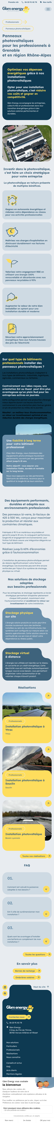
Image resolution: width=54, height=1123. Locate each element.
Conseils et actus (14, 1063)
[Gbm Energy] (16, 12)
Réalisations (12, 1053)
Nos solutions (12, 1042)
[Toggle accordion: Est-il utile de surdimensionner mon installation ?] (46, 914)
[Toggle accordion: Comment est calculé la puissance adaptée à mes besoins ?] (46, 889)
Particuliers (11, 1046)
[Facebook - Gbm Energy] (4, 993)
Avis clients (11, 1070)
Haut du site (39, 987)
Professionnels (12, 22)
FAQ (8, 1066)
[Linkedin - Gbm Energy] (4, 987)
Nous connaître (13, 1057)
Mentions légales (14, 1074)
